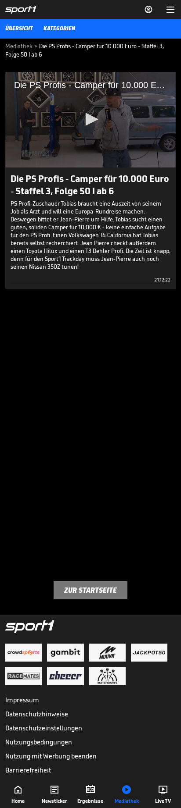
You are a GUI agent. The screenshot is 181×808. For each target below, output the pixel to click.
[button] (90, 119)
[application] (90, 119)
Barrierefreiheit (28, 770)
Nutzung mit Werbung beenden (51, 756)
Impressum (22, 700)
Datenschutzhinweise (36, 714)
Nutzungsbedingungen (38, 742)
